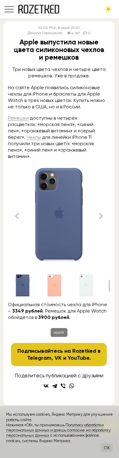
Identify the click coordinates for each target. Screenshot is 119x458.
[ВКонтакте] (46, 386)
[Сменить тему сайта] (108, 9)
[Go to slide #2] (54, 285)
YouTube (78, 358)
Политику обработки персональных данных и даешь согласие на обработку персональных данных (58, 430)
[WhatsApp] (71, 386)
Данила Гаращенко (44, 33)
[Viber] (63, 386)
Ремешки (18, 118)
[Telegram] (54, 386)
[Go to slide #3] (86, 285)
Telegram (39, 358)
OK (107, 447)
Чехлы (34, 137)
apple (59, 332)
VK (58, 358)
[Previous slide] (17, 216)
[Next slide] (100, 216)
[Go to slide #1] (22, 285)
